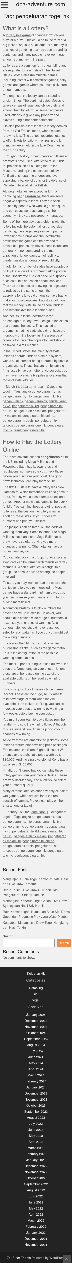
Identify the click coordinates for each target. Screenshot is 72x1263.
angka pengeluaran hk (38, 391)
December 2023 (36, 1093)
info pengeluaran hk (41, 396)
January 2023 (36, 1160)
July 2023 (36, 1124)
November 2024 (36, 1027)
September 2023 (36, 1111)
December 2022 (36, 1166)
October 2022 (36, 1178)
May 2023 (36, 1136)
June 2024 (35, 1057)
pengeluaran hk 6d (25, 406)
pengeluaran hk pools (18, 420)
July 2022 (36, 1196)
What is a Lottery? (26, 28)
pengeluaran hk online (38, 416)
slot (35, 994)
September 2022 (36, 1184)
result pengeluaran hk (29, 430)
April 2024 (36, 1069)
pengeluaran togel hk (31, 425)
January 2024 (36, 1087)
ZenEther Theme (19, 1258)
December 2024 (36, 1021)
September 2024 (36, 1039)
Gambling (36, 988)
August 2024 (36, 1045)
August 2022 (36, 1190)
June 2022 (35, 1202)
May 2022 (36, 1208)
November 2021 (36, 1245)
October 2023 (36, 1105)
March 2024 (36, 1075)
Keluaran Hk (36, 973)
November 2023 (36, 1099)
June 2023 (35, 1130)
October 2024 (36, 1033)
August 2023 (36, 1118)
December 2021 (36, 1239)
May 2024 (36, 1063)
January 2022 (36, 1233)
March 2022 (36, 1220)
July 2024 (36, 1051)
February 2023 (36, 1154)
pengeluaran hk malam (30, 411)
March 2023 (36, 1148)
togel (6, 391)
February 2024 (36, 1081)
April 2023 (36, 1142)
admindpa (36, 387)
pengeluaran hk (36, 401)
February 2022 (36, 1226)
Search (8, 936)
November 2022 (36, 1172)
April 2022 (36, 1214)
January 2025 (36, 1015)
